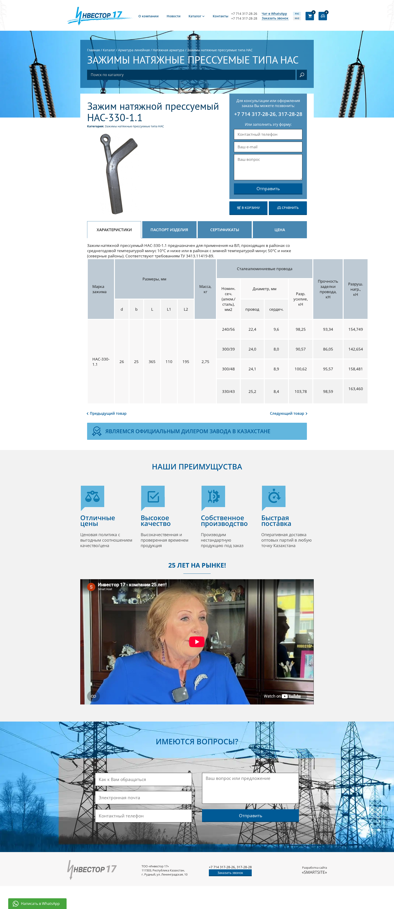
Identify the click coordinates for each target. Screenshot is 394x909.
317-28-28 (290, 113)
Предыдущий (108, 413)
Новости (174, 16)
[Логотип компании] (101, 15)
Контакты (220, 16)
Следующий (287, 413)
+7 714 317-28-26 (244, 14)
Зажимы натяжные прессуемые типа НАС (134, 126)
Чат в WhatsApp (274, 14)
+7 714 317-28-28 (244, 18)
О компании (148, 16)
